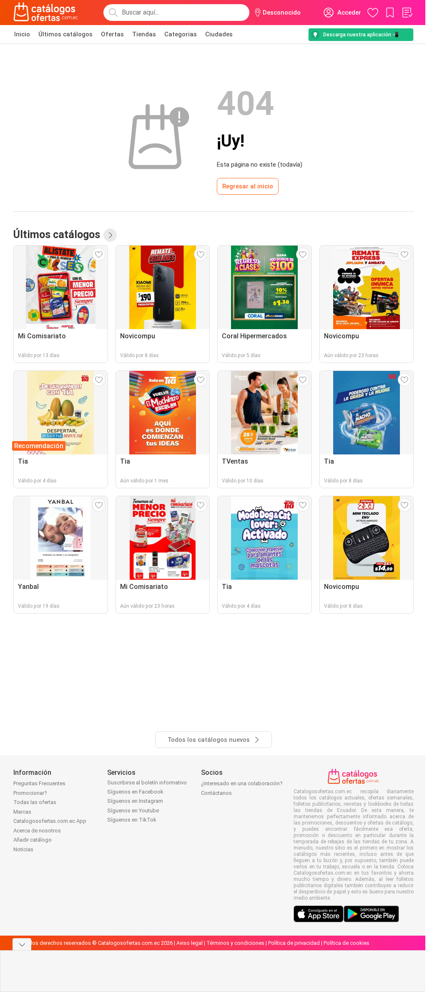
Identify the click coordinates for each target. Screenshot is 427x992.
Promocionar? (30, 793)
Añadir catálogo (32, 840)
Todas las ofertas (34, 802)
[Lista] (407, 12)
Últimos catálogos (65, 34)
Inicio (22, 34)
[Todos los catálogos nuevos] (110, 235)
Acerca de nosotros (37, 830)
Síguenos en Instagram (135, 801)
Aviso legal (189, 943)
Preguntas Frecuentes (39, 783)
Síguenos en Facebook (135, 792)
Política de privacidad (294, 943)
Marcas (22, 812)
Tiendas (144, 34)
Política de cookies (346, 943)
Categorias (180, 34)
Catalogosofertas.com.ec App (49, 821)
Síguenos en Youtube (133, 810)
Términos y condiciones (235, 943)
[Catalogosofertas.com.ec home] (45, 12)
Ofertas (112, 34)
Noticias (23, 849)
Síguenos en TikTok (131, 820)
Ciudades (219, 34)
